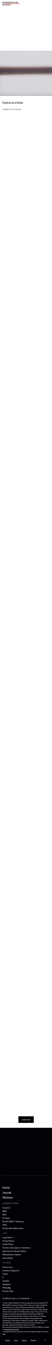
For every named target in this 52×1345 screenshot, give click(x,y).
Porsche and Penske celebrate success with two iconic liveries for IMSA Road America (24, 767)
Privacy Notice (8, 1240)
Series (7, 1340)
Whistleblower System (11, 1254)
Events (33, 1340)
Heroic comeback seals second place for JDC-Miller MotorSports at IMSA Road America (25, 617)
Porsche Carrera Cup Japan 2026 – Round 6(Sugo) (25, 466)
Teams (24, 1340)
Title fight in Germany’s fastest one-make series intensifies (23, 371)
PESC (4, 1224)
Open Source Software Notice (14, 1251)
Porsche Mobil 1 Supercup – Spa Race (19, 965)
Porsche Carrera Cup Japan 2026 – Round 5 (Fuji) (25, 1011)
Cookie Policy (7, 1244)
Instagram (6, 1284)
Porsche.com (7, 1267)
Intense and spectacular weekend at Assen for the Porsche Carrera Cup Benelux (24, 567)
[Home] (11, 3)
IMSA (4, 1211)
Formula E (6, 1207)
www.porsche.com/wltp (11, 1329)
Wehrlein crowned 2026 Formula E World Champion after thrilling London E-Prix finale (22, 150)
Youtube (5, 1280)
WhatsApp (6, 1287)
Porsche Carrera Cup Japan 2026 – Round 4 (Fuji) (25, 1058)
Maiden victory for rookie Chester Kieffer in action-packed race (25, 200)
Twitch (5, 1274)
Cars (16, 1340)
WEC (4, 1214)
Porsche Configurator (10, 1270)
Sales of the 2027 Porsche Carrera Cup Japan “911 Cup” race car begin (25, 1106)
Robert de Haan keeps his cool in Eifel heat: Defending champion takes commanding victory (24, 250)
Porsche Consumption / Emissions (16, 1247)
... (31, 157)
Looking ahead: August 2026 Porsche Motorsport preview (24, 667)
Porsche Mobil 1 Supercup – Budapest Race (22, 815)
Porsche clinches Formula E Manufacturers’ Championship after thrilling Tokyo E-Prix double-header (24, 865)
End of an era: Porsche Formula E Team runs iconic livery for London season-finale (25, 321)
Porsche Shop (7, 1291)
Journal (6, 1192)
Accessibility (7, 1257)
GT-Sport (6, 1218)
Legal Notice (7, 1237)
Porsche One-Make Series (12, 1228)
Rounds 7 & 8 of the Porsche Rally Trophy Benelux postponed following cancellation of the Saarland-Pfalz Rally (24, 516)
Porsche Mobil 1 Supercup (13, 1221)
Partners (7, 1197)
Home (6, 1187)
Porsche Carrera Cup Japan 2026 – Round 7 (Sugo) (25, 419)
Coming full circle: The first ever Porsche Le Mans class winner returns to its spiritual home (24, 916)
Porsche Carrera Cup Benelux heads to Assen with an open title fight (24, 717)
